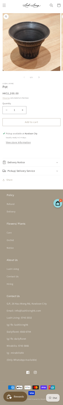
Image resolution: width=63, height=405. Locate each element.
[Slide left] (24, 77)
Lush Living (13, 268)
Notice (10, 247)
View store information (18, 142)
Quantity (7, 103)
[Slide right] (39, 77)
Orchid (10, 240)
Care (9, 232)
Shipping (6, 98)
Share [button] (9, 179)
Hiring (10, 283)
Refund (11, 204)
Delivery (11, 211)
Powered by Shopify (39, 399)
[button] (4, 5)
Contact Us (13, 276)
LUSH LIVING (27, 399)
